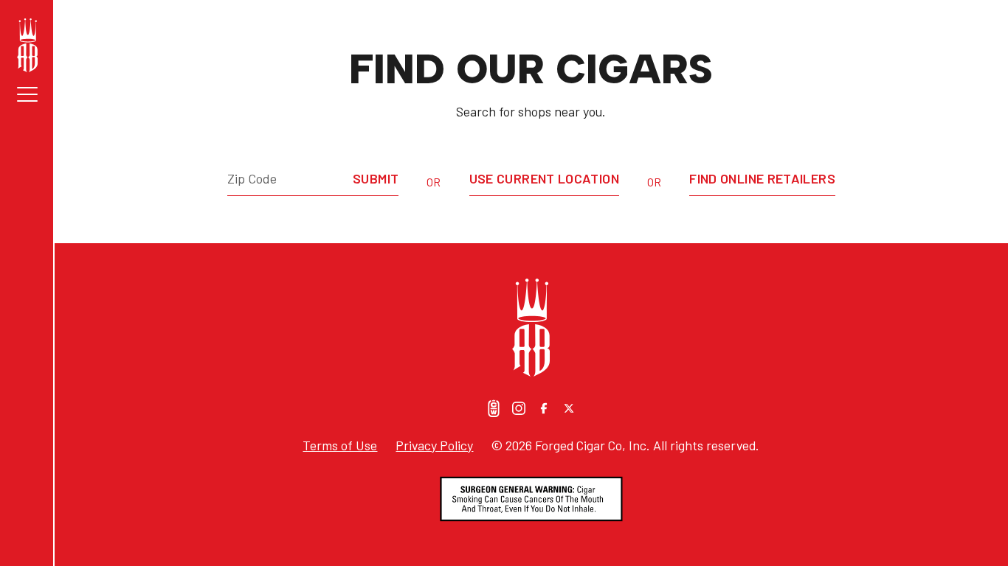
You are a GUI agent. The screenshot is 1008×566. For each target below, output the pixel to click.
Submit (375, 178)
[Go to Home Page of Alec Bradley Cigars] (27, 45)
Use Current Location (544, 178)
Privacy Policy (434, 445)
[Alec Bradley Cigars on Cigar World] (493, 408)
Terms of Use (340, 445)
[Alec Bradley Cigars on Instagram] (518, 408)
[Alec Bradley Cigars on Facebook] (543, 408)
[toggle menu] (27, 94)
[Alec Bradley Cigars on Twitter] (569, 408)
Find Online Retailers (762, 178)
